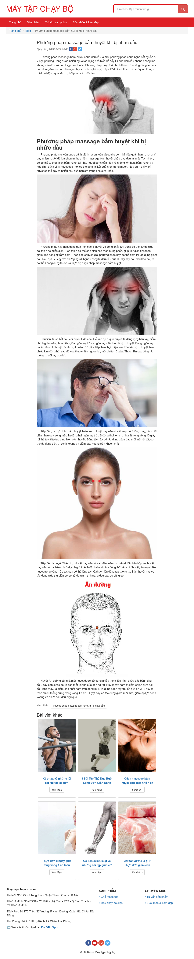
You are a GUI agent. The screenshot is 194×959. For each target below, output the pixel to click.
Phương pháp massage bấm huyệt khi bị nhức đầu (79, 705)
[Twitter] (107, 943)
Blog (28, 31)
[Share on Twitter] (80, 49)
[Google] (101, 943)
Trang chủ (15, 22)
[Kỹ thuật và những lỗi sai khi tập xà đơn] (57, 745)
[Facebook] (88, 943)
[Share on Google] (75, 49)
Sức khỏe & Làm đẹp (86, 22)
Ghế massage (109, 897)
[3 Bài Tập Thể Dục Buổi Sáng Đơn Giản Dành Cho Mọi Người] (97, 745)
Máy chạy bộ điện (111, 903)
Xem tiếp (56, 789)
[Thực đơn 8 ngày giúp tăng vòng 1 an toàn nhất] (57, 828)
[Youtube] (95, 943)
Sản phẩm (33, 22)
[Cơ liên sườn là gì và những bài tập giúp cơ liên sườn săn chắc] (97, 828)
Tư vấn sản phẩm (56, 22)
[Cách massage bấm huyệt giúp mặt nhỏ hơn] (137, 745)
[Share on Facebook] (71, 49)
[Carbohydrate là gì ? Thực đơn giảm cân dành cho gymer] (137, 828)
